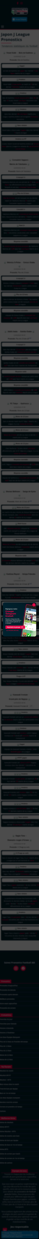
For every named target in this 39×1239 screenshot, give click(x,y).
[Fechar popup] (34, 605)
